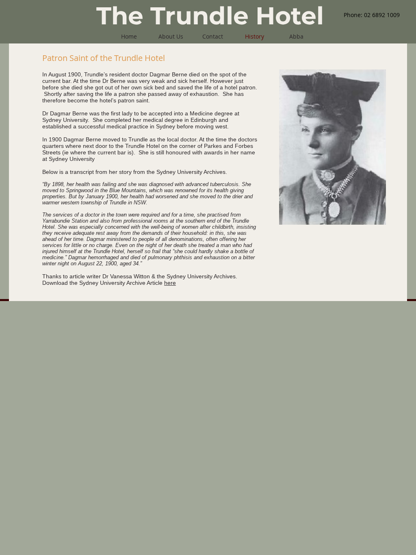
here (170, 283)
